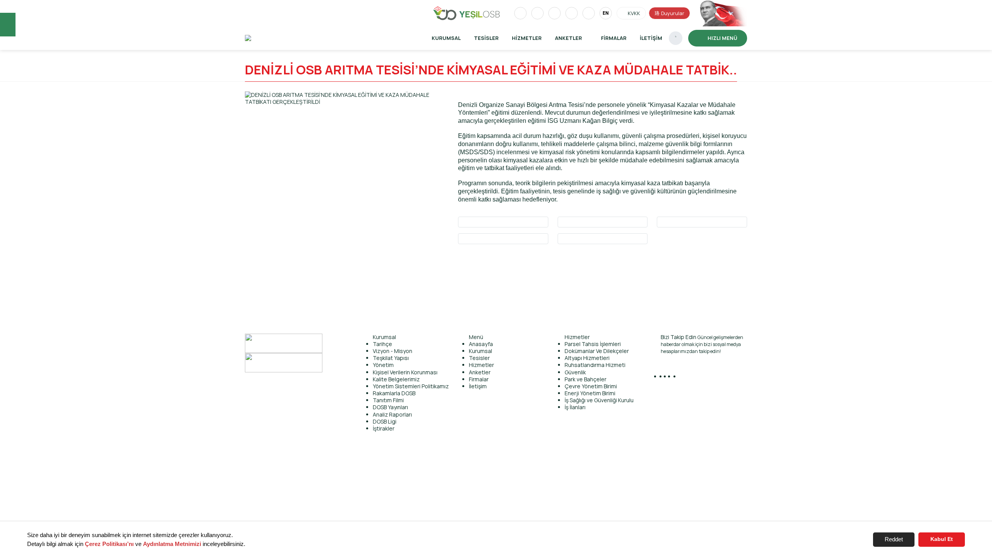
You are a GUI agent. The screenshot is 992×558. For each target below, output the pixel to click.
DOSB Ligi (384, 421)
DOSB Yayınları (390, 407)
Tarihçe (382, 344)
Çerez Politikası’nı (109, 544)
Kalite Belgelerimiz (396, 379)
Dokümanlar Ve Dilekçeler (597, 351)
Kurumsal (446, 37)
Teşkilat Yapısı (391, 358)
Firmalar (614, 37)
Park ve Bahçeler (585, 379)
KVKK (634, 13)
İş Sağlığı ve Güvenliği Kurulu (599, 400)
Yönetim (383, 365)
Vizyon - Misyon (392, 351)
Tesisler (486, 37)
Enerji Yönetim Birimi (590, 393)
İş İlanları (575, 407)
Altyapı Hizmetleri (587, 358)
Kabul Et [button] (941, 539)
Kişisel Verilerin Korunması (405, 372)
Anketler (480, 372)
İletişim (651, 37)
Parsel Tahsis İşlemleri (593, 344)
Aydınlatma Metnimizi (172, 544)
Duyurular (672, 13)
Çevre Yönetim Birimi (591, 386)
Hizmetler (527, 37)
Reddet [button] (894, 539)
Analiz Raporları (392, 414)
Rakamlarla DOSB (394, 393)
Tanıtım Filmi (388, 400)
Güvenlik (575, 372)
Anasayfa (481, 344)
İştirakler (383, 428)
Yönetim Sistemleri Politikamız (411, 386)
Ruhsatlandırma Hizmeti (595, 365)
